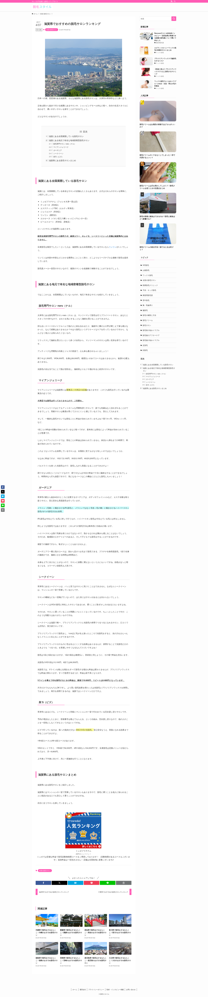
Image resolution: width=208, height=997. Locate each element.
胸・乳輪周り (148, 305)
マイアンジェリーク (60, 147)
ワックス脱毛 (148, 275)
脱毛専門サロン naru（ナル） (64, 143)
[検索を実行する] (173, 18)
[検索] (174, 1)
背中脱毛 (146, 300)
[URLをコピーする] (123, 883)
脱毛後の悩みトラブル (151, 340)
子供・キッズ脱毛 (149, 290)
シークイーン (58, 153)
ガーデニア (57, 150)
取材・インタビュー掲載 (115, 989)
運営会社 (83, 989)
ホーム (74, 989)
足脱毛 (145, 345)
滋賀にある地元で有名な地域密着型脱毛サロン (69, 140)
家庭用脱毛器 (148, 295)
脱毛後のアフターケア (151, 335)
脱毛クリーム (148, 320)
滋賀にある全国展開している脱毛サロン (66, 136)
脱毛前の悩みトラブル (151, 330)
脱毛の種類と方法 (149, 315)
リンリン (113, 246)
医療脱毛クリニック (150, 285)
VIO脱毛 (146, 265)
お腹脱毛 (146, 270)
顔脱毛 (145, 350)
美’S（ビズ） (58, 156)
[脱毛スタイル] (42, 7)
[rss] (171, 1)
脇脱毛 (145, 310)
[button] (43, 883)
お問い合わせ (131, 989)
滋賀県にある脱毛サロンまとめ (62, 160)
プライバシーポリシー (96, 989)
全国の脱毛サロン (51, 30)
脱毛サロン (147, 325)
